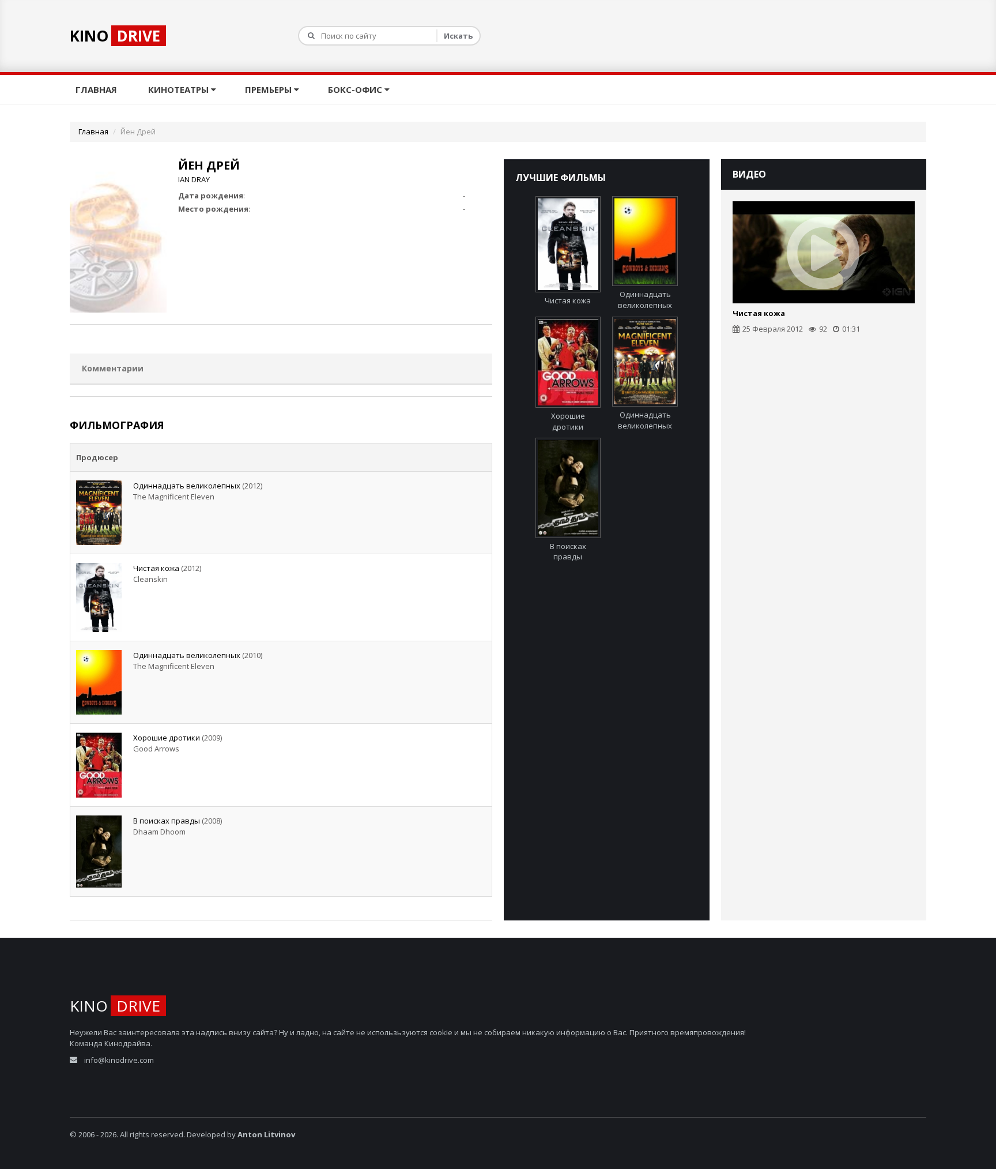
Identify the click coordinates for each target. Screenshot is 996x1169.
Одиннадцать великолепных (186, 485)
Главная (97, 89)
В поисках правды (166, 820)
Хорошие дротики (166, 737)
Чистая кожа (156, 568)
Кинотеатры (179, 89)
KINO (115, 35)
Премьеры (269, 89)
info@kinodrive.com (119, 1060)
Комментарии (113, 368)
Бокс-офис (356, 89)
